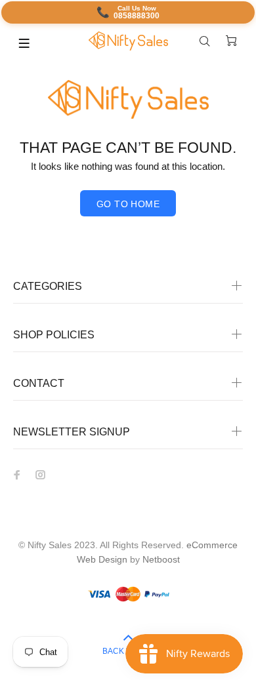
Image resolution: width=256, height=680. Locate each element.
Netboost (161, 559)
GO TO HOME (128, 204)
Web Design (102, 559)
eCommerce (212, 545)
